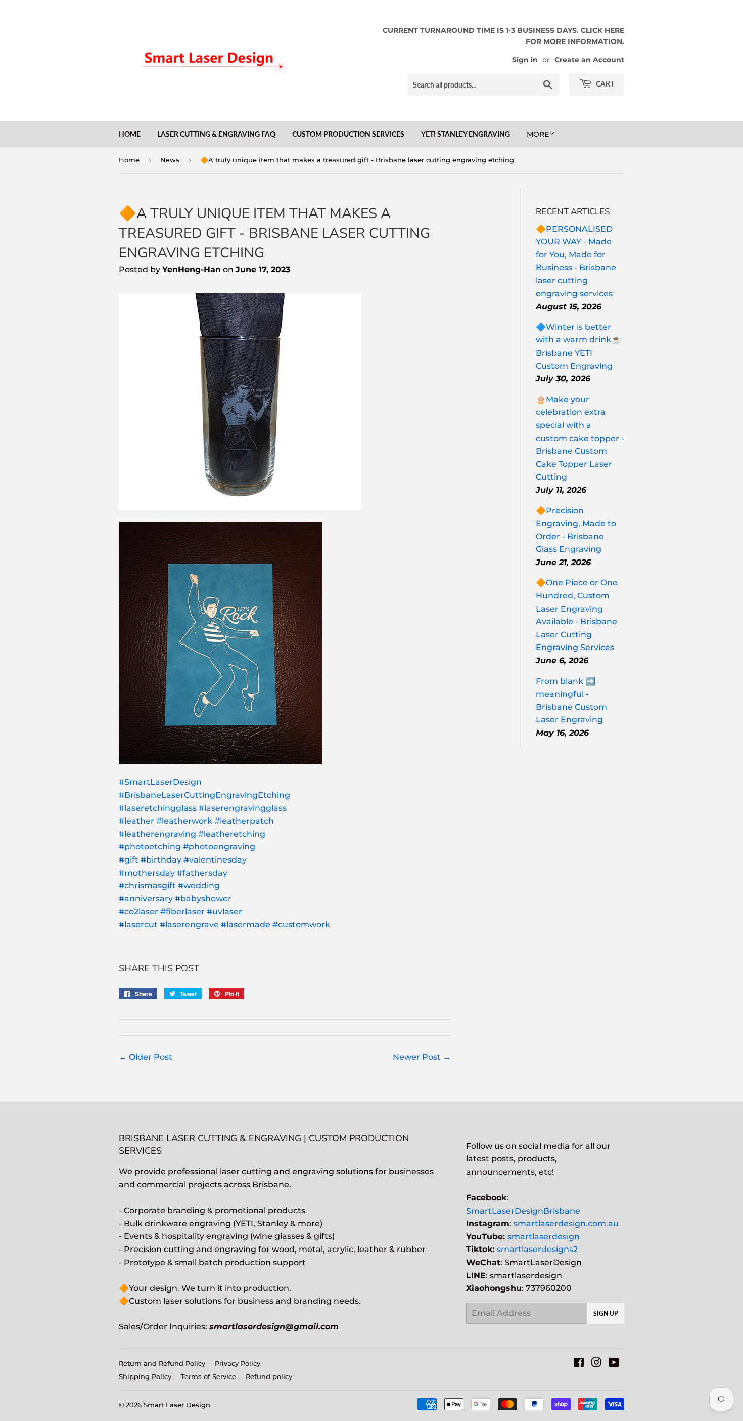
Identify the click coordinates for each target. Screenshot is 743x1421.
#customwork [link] (301, 924)
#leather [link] (136, 821)
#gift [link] (128, 860)
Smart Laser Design (177, 1405)
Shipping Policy (145, 1376)
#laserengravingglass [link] (243, 808)
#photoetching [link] (150, 846)
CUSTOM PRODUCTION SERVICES (348, 134)
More (538, 134)
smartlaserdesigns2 (537, 1249)
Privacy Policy (237, 1363)
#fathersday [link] (202, 873)
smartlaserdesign (543, 1236)
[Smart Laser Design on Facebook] (579, 1363)
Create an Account (589, 60)
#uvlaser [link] (224, 911)
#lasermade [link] (245, 924)
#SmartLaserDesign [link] (160, 782)
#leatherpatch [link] (244, 821)
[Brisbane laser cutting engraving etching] (240, 507)
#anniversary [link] (146, 898)
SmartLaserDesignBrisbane (523, 1211)
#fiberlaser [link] (182, 911)
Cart (604, 83)
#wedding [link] (199, 885)
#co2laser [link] (138, 911)
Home (129, 160)
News (169, 160)
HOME (130, 134)
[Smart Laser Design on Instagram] (596, 1363)
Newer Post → (422, 1057)
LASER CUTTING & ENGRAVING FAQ (216, 134)
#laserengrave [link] (189, 924)
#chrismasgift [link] (147, 885)
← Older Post (145, 1057)
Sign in (525, 60)
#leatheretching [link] (231, 834)
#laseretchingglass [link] (158, 808)
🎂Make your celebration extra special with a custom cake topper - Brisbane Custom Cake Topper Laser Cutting (580, 438)
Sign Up (605, 1313)
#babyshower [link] (203, 898)
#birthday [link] (161, 860)
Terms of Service (208, 1376)
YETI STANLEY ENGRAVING (465, 134)
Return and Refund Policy (162, 1363)
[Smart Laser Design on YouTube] (614, 1363)
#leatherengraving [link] (157, 834)
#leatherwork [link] (184, 821)
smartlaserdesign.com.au (566, 1223)
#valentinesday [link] (215, 860)
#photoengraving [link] (219, 846)
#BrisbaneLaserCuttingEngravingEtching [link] (204, 795)
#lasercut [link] (138, 924)
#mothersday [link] (147, 873)
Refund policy (269, 1376)
